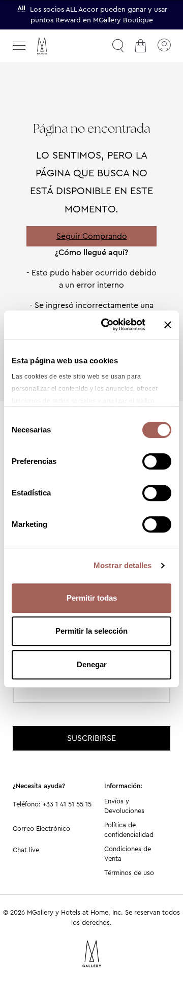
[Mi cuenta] (164, 46)
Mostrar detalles (123, 565)
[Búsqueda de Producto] (118, 46)
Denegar (92, 664)
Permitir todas (92, 598)
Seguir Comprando (91, 236)
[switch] (156, 462)
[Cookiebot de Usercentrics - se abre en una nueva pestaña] (107, 324)
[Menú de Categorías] (19, 45)
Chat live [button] (26, 850)
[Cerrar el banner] (167, 324)
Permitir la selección (91, 631)
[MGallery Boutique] (63, 46)
